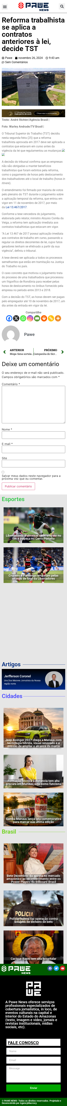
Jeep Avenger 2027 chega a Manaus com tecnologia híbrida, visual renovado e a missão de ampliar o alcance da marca (33, 743)
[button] (5, 7)
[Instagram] (30, 318)
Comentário (11, 384)
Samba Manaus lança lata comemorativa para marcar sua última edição (33, 820)
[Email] (37, 318)
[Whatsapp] (23, 318)
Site (4, 458)
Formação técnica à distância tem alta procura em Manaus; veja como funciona (33, 782)
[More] (58, 318)
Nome (7, 429)
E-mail (7, 443)
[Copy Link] (51, 318)
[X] (16, 318)
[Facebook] (9, 318)
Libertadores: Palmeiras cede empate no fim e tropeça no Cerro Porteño (33, 537)
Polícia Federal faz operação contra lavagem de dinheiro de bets (33, 920)
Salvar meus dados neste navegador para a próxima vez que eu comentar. (31, 477)
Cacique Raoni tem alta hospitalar (33, 958)
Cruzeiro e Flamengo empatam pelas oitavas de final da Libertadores (33, 577)
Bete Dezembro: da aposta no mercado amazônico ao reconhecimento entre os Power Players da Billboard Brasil (33, 879)
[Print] (44, 318)
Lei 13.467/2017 (16, 207)
